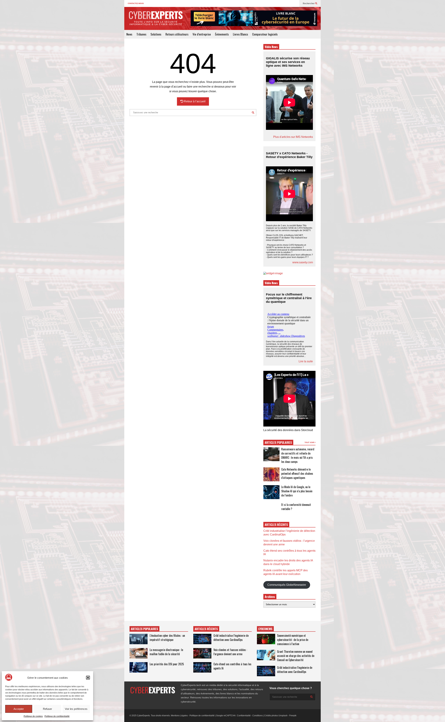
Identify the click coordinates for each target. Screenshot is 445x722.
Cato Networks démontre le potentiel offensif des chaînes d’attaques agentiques (297, 473)
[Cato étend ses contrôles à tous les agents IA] (202, 667)
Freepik (292, 715)
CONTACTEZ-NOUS (136, 3)
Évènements (222, 34)
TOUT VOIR (310, 442)
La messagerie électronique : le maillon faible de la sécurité (166, 652)
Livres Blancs (240, 34)
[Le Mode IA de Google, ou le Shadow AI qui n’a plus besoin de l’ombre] (271, 492)
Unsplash (283, 715)
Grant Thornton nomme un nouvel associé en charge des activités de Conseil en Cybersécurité (295, 655)
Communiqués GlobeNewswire (286, 584)
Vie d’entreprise (202, 34)
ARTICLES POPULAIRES (278, 442)
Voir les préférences (76, 708)
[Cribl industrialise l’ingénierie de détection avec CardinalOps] (202, 639)
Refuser (47, 708)
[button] (88, 677)
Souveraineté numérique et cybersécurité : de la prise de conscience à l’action (292, 639)
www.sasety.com (302, 262)
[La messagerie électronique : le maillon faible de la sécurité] (139, 653)
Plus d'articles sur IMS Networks (293, 136)
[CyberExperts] (155, 21)
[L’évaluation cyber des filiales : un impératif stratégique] (139, 639)
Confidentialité (244, 715)
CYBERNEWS (265, 629)
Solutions (156, 34)
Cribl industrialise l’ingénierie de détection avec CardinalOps (231, 637)
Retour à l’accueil (194, 101)
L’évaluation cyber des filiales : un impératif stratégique (167, 637)
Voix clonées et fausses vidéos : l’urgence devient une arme (230, 652)
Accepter (19, 708)
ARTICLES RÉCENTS (206, 629)
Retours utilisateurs (176, 34)
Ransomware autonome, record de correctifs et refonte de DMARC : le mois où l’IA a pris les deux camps (297, 455)
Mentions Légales (179, 715)
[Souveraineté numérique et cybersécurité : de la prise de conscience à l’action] (266, 639)
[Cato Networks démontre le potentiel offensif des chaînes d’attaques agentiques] (271, 474)
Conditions (257, 715)
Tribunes (141, 34)
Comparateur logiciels (265, 34)
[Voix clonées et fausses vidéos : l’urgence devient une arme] (202, 653)
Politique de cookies (33, 716)
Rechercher (309, 3)
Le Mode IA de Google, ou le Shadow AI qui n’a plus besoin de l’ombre (296, 491)
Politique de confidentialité (57, 716)
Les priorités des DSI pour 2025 (167, 664)
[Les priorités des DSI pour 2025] (139, 667)
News (129, 34)
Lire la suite (306, 361)
